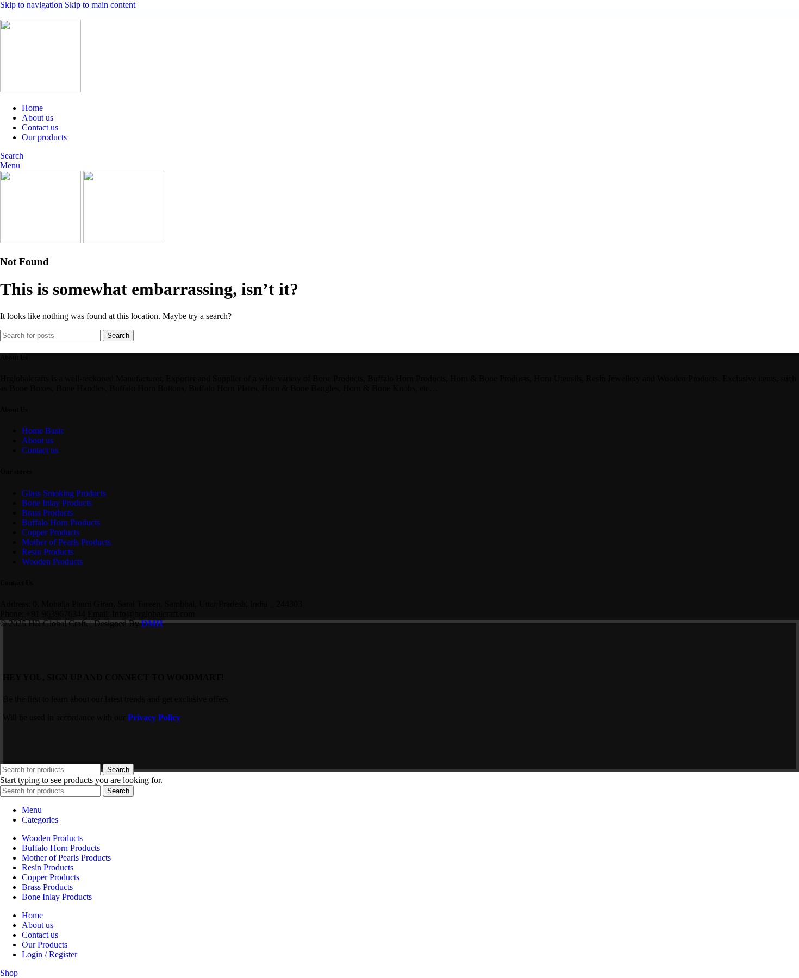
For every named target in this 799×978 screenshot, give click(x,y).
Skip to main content (100, 4)
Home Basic (43, 430)
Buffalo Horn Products (61, 522)
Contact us (40, 450)
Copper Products (50, 532)
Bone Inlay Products (57, 502)
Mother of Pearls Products (66, 542)
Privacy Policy (154, 717)
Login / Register (49, 954)
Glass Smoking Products (64, 493)
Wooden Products (52, 561)
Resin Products (47, 551)
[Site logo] (40, 89)
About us (37, 440)
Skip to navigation (32, 4)
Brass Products (47, 512)
